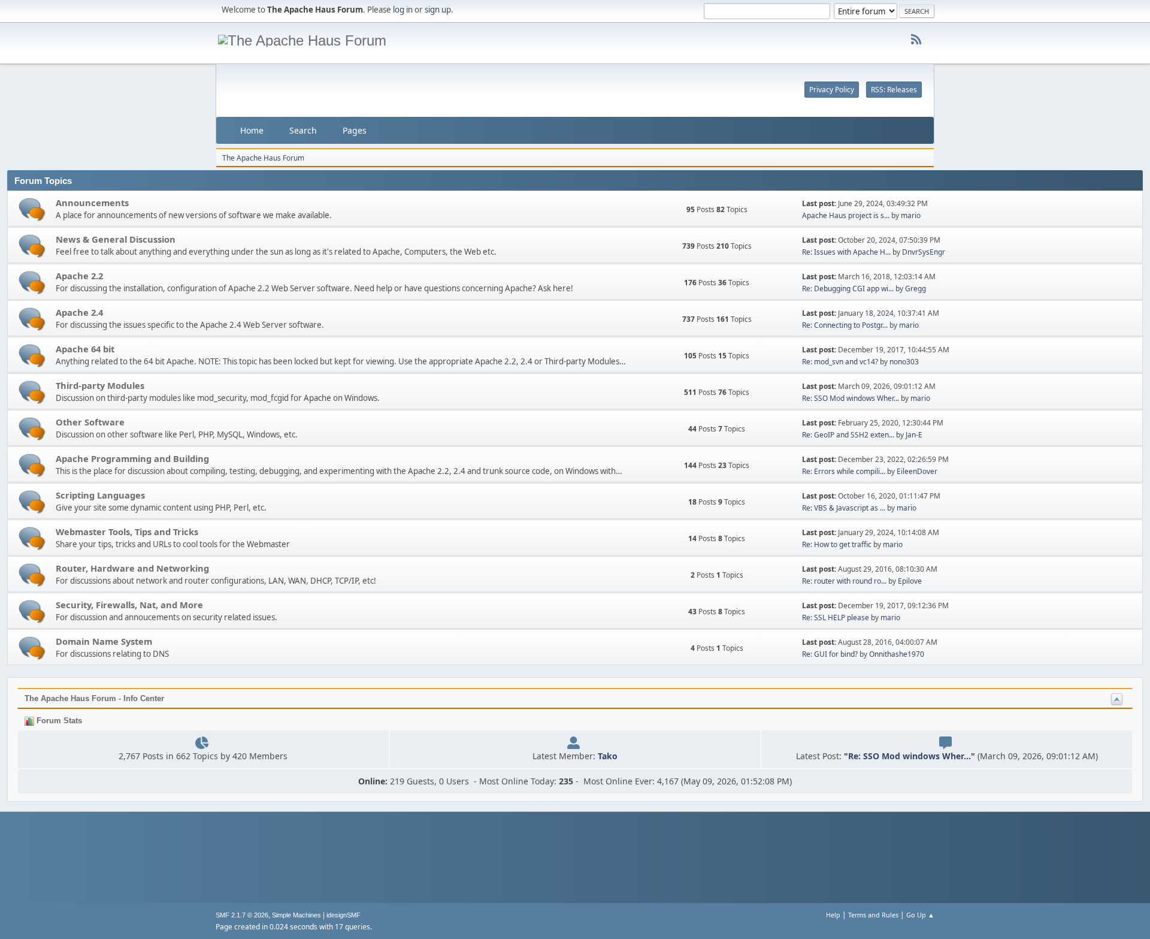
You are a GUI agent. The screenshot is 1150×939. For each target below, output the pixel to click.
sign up (438, 9)
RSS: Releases (894, 89)
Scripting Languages (100, 495)
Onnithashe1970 (896, 654)
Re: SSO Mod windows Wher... (850, 398)
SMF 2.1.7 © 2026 (242, 915)
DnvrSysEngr (923, 252)
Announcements (92, 203)
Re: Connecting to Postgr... (845, 325)
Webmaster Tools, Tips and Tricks (127, 532)
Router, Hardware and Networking (132, 568)
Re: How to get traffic (836, 544)
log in (403, 9)
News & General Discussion (115, 239)
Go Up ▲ (920, 914)
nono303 (904, 362)
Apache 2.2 (79, 276)
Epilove (910, 581)
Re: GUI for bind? (830, 654)
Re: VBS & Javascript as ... (843, 508)
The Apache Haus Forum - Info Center (94, 698)
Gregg (915, 288)
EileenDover (917, 471)
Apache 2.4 (79, 312)
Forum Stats (58, 720)
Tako (608, 756)
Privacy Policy (831, 89)
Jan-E (914, 435)
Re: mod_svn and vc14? (840, 362)
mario (911, 215)
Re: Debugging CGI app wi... (848, 288)
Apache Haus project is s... (845, 215)
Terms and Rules (873, 914)
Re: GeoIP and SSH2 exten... (848, 435)
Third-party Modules (100, 385)
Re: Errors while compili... (843, 471)
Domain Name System (104, 641)
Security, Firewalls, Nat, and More (129, 605)
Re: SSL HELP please (835, 617)
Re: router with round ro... (844, 581)
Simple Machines (296, 915)
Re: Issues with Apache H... (846, 252)
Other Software (90, 422)
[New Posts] (32, 209)
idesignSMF (343, 915)
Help (833, 914)
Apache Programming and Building (132, 458)
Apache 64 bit (85, 349)
